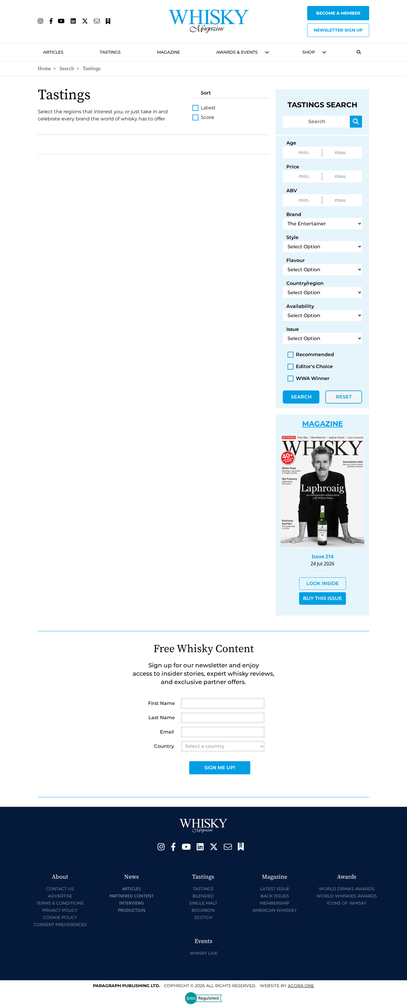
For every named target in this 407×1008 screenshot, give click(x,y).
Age (291, 143)
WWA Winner (313, 378)
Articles (53, 52)
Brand (293, 214)
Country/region (305, 283)
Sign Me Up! (219, 767)
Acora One (301, 985)
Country (164, 746)
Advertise (60, 896)
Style (292, 237)
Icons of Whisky (346, 903)
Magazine (168, 52)
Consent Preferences (60, 924)
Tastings (110, 52)
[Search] (356, 122)
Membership (274, 903)
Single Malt (203, 903)
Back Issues (274, 896)
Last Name (161, 717)
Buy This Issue (322, 598)
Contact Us (60, 888)
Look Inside (322, 583)
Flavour (295, 260)
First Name (161, 703)
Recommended (315, 354)
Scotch (203, 917)
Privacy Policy (60, 910)
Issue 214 (322, 556)
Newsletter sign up (338, 30)
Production (131, 910)
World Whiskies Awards (346, 896)
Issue (292, 329)
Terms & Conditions (60, 903)
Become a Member (338, 13)
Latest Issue (274, 888)
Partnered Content (131, 896)
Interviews (131, 903)
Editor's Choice (314, 366)
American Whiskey (274, 910)
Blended (203, 896)
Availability (300, 306)
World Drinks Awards (347, 888)
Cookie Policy (60, 917)
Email (167, 732)
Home (44, 69)
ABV (291, 190)
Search (67, 69)
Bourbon (203, 910)
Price (292, 167)
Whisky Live (204, 953)
